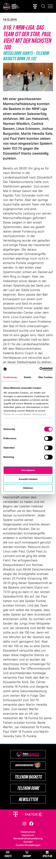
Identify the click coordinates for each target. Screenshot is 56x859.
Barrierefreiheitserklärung (28, 838)
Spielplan (47, 855)
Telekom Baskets (28, 776)
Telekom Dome (28, 788)
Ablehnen (28, 488)
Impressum (28, 835)
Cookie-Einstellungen (28, 845)
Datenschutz (28, 831)
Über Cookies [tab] (45, 377)
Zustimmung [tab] (10, 377)
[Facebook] (31, 823)
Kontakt (28, 841)
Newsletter (28, 799)
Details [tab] (27, 377)
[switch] (48, 438)
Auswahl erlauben (28, 479)
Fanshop (27, 855)
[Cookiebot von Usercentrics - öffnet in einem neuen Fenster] (40, 369)
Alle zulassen (28, 470)
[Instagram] (24, 823)
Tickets (7, 855)
